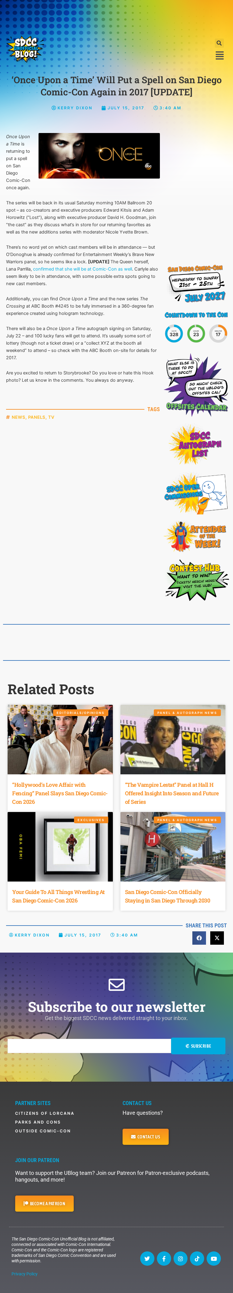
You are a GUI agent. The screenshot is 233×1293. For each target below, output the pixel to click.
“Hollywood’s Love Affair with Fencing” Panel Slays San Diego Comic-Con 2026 (60, 793)
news (18, 417)
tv (51, 417)
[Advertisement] (116, 16)
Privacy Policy (25, 1273)
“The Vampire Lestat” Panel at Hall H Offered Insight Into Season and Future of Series (172, 793)
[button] (219, 43)
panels (37, 417)
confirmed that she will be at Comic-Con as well (82, 269)
